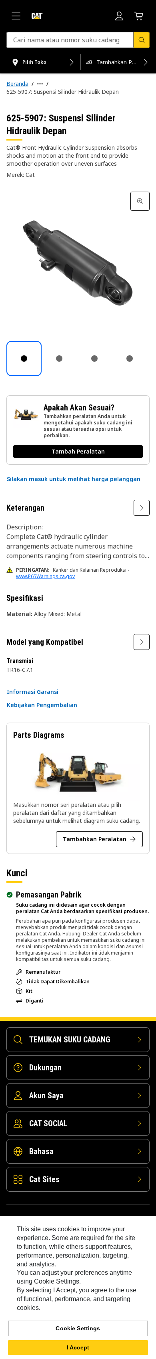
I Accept (78, 1347)
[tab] (24, 358)
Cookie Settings (78, 1328)
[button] (73, 479)
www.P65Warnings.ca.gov (45, 576)
